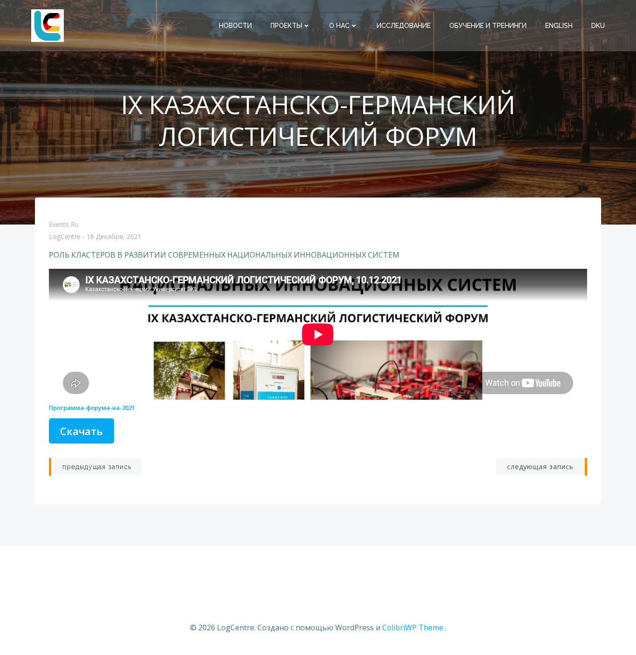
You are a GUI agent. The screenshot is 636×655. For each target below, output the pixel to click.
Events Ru (64, 224)
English (559, 25)
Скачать (81, 431)
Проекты (286, 25)
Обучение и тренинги (488, 25)
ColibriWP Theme (412, 627)
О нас (339, 25)
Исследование (404, 25)
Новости (235, 25)
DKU (598, 25)
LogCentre (65, 237)
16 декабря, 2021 (114, 237)
